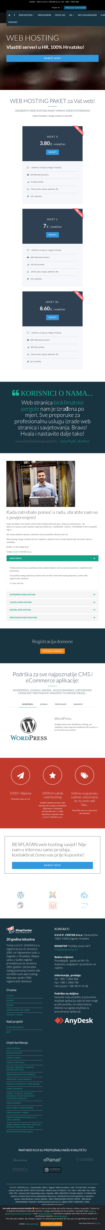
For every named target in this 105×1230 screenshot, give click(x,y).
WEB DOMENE (44, 15)
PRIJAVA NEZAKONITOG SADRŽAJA (20, 1074)
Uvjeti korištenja (13, 1048)
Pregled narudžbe (75, 7)
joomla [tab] (44, 704)
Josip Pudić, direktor (75, 441)
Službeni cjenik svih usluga (18, 1010)
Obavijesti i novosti (14, 1014)
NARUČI (52, 152)
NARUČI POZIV (52, 865)
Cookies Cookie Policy (15, 1062)
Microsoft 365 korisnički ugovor (19, 1131)
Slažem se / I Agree (51, 1224)
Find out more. (32, 1224)
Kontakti (9, 1000)
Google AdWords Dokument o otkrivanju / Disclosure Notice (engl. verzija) (24, 1125)
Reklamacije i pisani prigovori (19, 1079)
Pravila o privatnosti (23, 1213)
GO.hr (98, 1223)
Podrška (9, 1005)
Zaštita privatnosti (14, 1053)
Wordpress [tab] (27, 704)
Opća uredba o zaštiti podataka (19, 1108)
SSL (71, 15)
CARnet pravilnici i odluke (17, 1112)
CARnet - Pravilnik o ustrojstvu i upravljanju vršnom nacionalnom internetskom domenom (20, 1095)
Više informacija (60, 1216)
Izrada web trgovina (14, 1027)
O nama (9, 995)
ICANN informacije (14, 1088)
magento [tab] (78, 704)
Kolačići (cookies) (13, 1057)
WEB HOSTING (26, 15)
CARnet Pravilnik (13, 1103)
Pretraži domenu (52, 651)
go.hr (8, 1032)
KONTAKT (12, 22)
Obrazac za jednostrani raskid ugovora (23, 1084)
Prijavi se (56, 7)
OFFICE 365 (60, 15)
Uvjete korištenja (45, 1213)
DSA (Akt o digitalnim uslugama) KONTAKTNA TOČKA (20, 1068)
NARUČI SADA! (52, 58)
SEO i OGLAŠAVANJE (87, 15)
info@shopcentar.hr (66, 949)
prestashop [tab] (60, 704)
